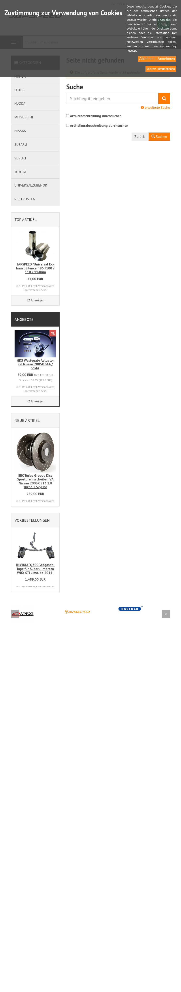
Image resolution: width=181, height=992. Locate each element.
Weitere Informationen (161, 69)
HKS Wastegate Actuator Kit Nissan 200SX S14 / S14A (35, 364)
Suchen (161, 136)
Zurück (139, 136)
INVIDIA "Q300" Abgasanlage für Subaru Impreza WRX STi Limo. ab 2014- (35, 568)
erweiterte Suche (157, 107)
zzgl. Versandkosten (44, 286)
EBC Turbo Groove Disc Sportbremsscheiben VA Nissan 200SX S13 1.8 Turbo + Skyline (35, 481)
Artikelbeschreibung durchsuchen (96, 116)
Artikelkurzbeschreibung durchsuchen (99, 125)
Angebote (24, 319)
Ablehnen (147, 59)
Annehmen (166, 59)
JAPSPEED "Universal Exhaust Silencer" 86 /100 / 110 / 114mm (35, 268)
